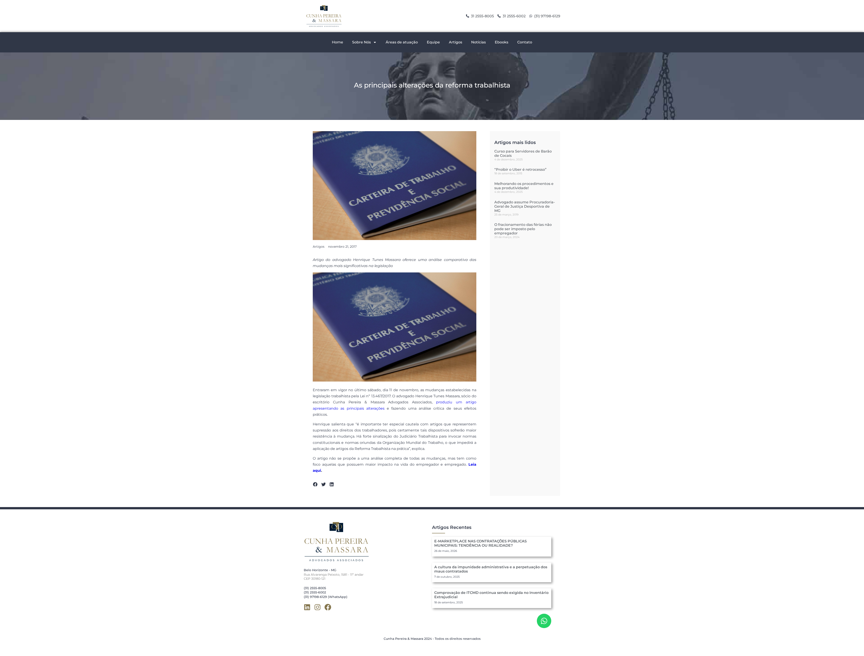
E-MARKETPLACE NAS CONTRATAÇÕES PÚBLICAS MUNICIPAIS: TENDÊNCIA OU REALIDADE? (480, 543)
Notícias (478, 42)
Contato (524, 42)
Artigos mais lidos (515, 142)
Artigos (455, 42)
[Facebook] (327, 607)
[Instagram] (317, 607)
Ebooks (501, 42)
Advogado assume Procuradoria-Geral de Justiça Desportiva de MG (524, 206)
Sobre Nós (361, 42)
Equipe (433, 42)
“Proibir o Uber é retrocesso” (520, 169)
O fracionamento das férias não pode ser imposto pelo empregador (523, 228)
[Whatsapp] (544, 621)
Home (337, 42)
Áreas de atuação (402, 42)
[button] (315, 484)
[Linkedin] (307, 607)
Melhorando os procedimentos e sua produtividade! (524, 186)
